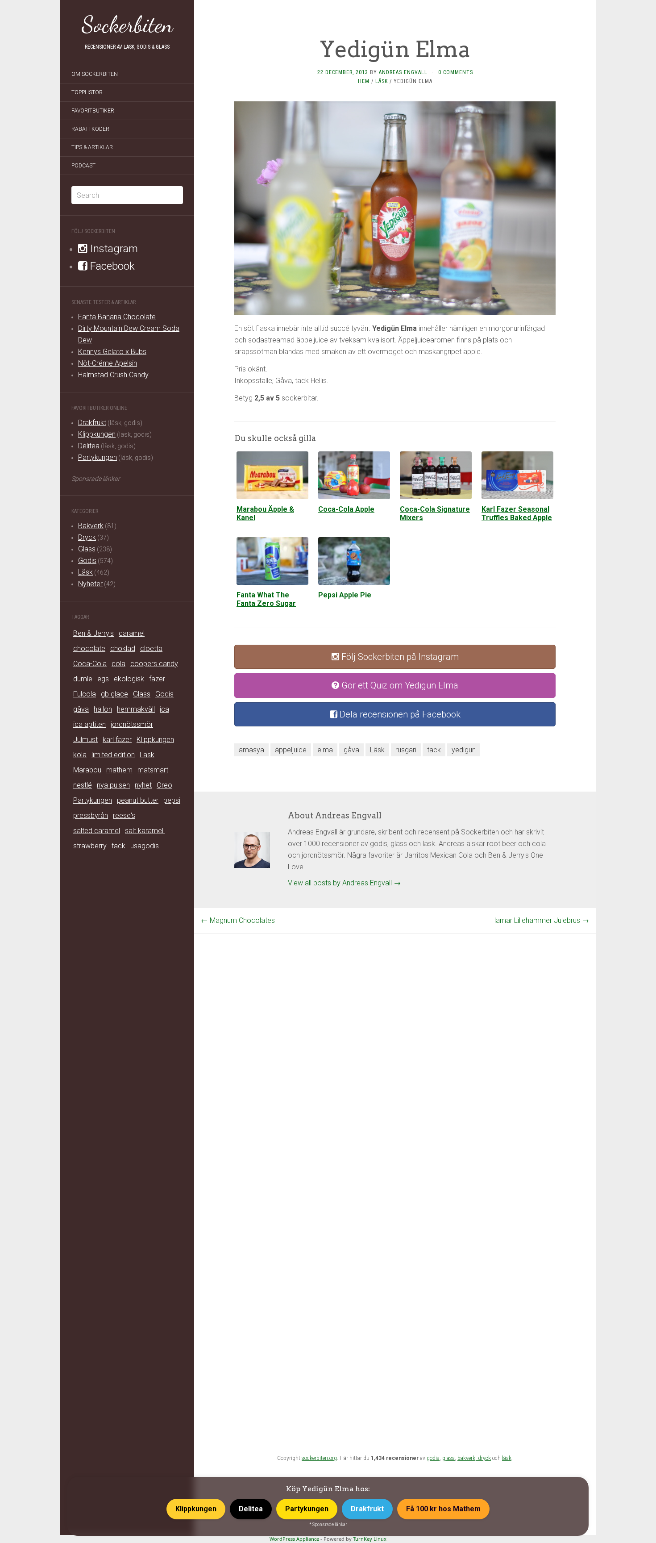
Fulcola (84, 694)
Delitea (89, 446)
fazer (157, 679)
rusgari (405, 750)
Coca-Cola (90, 663)
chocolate (89, 648)
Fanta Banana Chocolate (117, 317)
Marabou (87, 770)
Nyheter (90, 584)
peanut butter (137, 800)
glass (448, 1458)
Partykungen (97, 457)
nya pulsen (113, 785)
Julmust (85, 739)
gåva (81, 709)
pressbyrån (90, 815)
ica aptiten (89, 724)
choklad (122, 648)
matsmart (152, 770)
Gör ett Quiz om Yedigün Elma (398, 685)
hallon (103, 709)
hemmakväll (136, 709)
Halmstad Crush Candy (113, 375)
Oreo (164, 785)
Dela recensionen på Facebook (399, 714)
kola (80, 755)
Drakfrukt (92, 422)
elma (325, 750)
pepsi (171, 800)
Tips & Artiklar (92, 147)
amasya (251, 750)
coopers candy (154, 663)
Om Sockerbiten (94, 74)
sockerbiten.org (319, 1458)
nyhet (143, 785)
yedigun (464, 750)
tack (118, 846)
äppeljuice (291, 750)
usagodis (144, 846)
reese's (124, 815)
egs (103, 679)
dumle (82, 679)
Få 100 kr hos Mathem (443, 1509)
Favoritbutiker (92, 111)
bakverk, (467, 1458)
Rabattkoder (90, 129)
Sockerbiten (127, 24)
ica (164, 709)
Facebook (111, 266)
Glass (86, 549)
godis (433, 1458)
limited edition (113, 755)
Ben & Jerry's (93, 633)
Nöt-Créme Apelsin (107, 363)
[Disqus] (395, 1045)
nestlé (82, 785)
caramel (132, 633)
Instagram (112, 248)
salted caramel (96, 830)
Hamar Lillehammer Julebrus (540, 920)
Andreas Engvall (403, 72)
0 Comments (455, 72)
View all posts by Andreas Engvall (344, 883)
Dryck (87, 537)
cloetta (151, 648)
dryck (484, 1458)
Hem (364, 81)
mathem (119, 770)
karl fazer (117, 739)
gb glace (114, 694)
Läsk (85, 572)
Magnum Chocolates (238, 920)
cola (118, 663)
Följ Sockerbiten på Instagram (399, 656)
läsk (506, 1458)
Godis (87, 560)
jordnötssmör (132, 724)
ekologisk (129, 679)
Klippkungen (97, 434)
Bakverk (91, 525)
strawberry (90, 846)
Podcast (83, 166)
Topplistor (87, 92)
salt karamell (145, 830)
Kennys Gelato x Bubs (112, 351)
